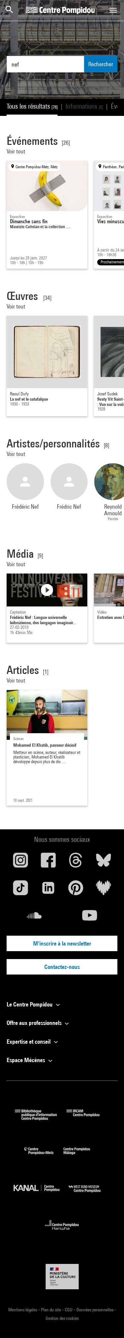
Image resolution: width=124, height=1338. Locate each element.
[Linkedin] (48, 890)
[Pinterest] (76, 890)
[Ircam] (87, 1118)
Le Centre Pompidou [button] (30, 1004)
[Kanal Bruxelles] (41, 1194)
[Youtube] (90, 918)
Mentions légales (23, 1309)
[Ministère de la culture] (62, 1276)
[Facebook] (48, 862)
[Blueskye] (103, 862)
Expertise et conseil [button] (29, 1041)
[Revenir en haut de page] (108, 1322)
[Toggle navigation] (113, 10)
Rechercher (100, 64)
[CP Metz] (43, 1156)
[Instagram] (20, 862)
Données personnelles (95, 1309)
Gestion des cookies (62, 1318)
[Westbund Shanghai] (89, 1194)
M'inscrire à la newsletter (62, 943)
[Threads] (76, 862)
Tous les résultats (32, 106)
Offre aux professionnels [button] (35, 1022)
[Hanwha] (62, 1232)
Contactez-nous (62, 966)
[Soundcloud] (34, 918)
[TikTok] (20, 890)
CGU (69, 1309)
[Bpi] (40, 1118)
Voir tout (16, 151)
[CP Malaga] (81, 1156)
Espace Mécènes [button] (26, 1060)
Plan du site (51, 1309)
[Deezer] (103, 890)
